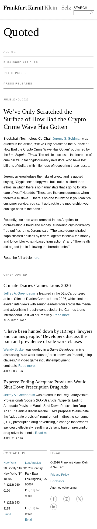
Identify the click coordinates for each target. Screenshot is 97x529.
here (36, 258)
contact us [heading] (14, 453)
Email (7, 514)
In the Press (15, 72)
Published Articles (21, 62)
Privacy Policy (59, 474)
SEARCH (80, 8)
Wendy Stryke (14, 349)
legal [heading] (55, 453)
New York (10, 462)
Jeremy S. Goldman (67, 139)
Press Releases (18, 83)
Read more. (62, 315)
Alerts (10, 51)
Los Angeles (33, 462)
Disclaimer (57, 481)
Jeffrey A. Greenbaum (20, 293)
